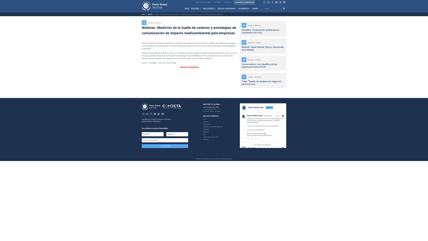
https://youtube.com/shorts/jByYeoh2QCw (259, 135)
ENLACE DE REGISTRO (189, 67)
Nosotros (195, 8)
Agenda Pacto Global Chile (210, 137)
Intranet (217, 2)
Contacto (227, 2)
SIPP (204, 134)
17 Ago (277, 116)
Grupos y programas (226, 8)
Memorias (206, 132)
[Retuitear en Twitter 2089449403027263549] (252, 138)
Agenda (255, 8)
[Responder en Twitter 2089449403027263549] (248, 138)
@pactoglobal (268, 116)
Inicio (187, 8)
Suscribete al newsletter (244, 2)
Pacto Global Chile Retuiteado (262, 145)
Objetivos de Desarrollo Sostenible (212, 127)
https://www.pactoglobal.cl (257, 130)
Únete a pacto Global (203, 2)
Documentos (243, 8)
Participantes (208, 8)
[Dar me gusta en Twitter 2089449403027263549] (257, 138)
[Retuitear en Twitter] (252, 145)
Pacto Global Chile (254, 116)
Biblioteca (206, 129)
